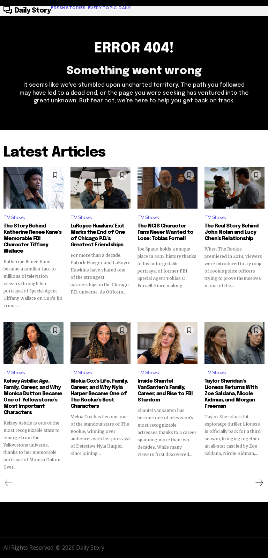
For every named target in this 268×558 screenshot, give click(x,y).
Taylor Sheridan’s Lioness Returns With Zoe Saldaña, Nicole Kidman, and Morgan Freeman (231, 393)
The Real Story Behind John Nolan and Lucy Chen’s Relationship (231, 232)
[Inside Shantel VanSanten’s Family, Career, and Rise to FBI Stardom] (167, 343)
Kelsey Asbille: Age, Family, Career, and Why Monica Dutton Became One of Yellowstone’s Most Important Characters (32, 396)
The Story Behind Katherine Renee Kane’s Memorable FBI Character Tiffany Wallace (32, 238)
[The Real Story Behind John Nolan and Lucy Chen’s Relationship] (234, 188)
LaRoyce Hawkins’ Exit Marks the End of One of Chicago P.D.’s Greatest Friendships (97, 235)
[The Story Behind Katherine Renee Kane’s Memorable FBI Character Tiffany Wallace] (33, 188)
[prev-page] (8, 483)
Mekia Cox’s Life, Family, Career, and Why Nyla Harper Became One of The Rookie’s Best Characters (99, 393)
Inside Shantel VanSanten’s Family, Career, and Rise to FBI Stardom (165, 390)
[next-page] (259, 483)
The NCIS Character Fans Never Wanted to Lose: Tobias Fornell (165, 232)
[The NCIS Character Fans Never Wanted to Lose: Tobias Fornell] (167, 188)
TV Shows (14, 217)
